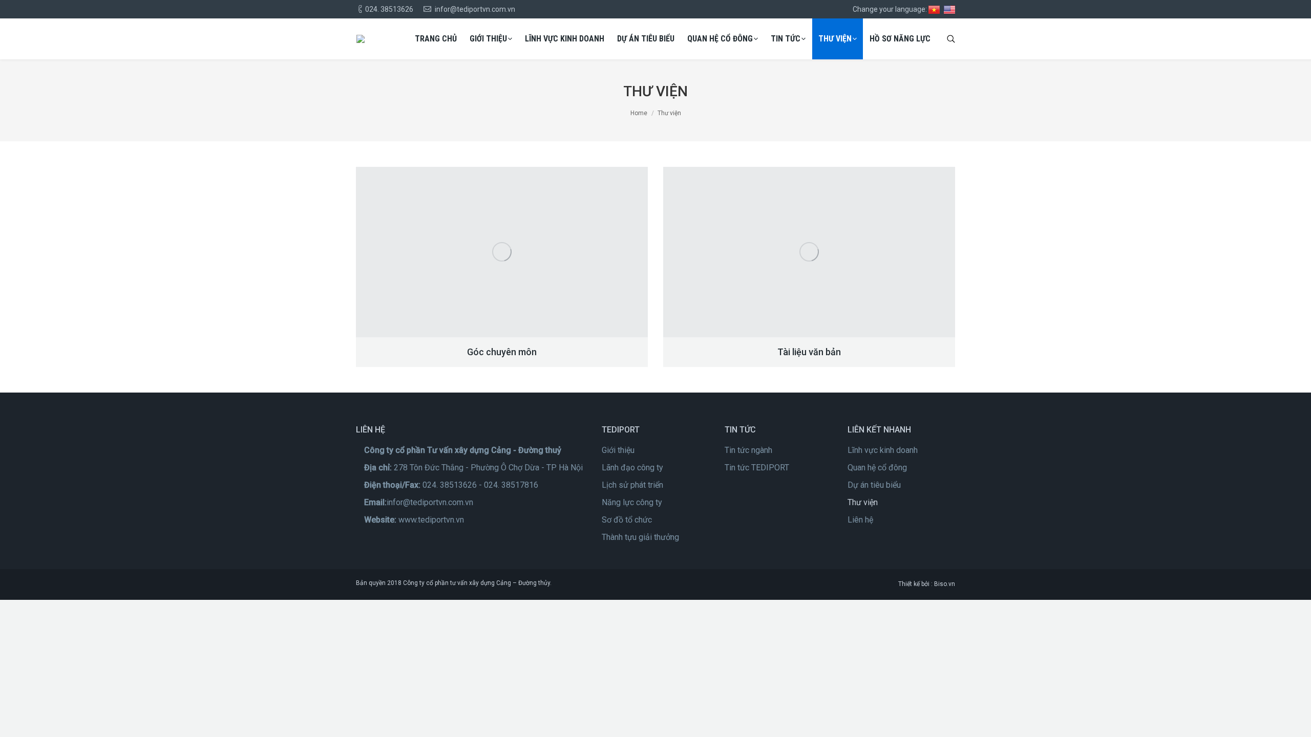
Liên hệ (860, 520)
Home (638, 113)
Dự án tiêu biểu (874, 485)
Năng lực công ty (632, 502)
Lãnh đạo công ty (632, 467)
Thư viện (863, 502)
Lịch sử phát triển (632, 485)
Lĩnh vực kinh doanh (883, 450)
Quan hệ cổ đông (877, 467)
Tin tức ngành (748, 450)
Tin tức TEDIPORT (757, 467)
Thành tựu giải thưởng (640, 537)
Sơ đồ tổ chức (627, 520)
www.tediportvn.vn (431, 520)
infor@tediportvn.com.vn (430, 502)
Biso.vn (944, 584)
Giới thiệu (618, 450)
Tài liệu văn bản (809, 351)
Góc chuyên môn (502, 351)
